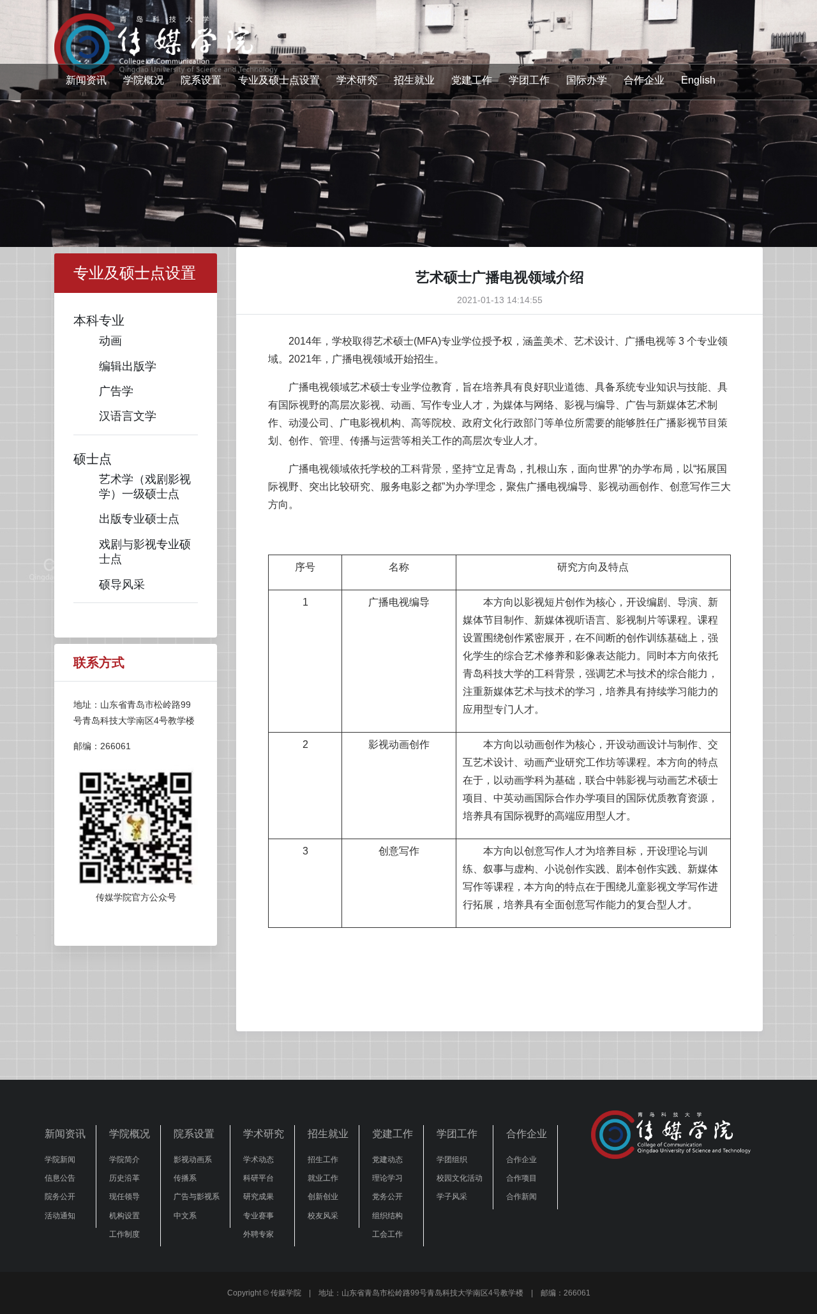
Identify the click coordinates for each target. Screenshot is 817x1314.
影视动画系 (193, 1159)
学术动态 (258, 1159)
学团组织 (452, 1159)
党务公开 (387, 1196)
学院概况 (143, 80)
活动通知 (60, 1215)
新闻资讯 (86, 80)
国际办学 (586, 80)
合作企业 (644, 80)
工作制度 (124, 1234)
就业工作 (323, 1178)
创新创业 (323, 1196)
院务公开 (60, 1196)
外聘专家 (258, 1234)
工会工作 (387, 1234)
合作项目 (521, 1178)
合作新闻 (521, 1196)
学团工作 (529, 80)
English (698, 80)
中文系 (185, 1215)
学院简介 (124, 1159)
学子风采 (452, 1196)
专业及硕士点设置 (279, 80)
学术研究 (356, 80)
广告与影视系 (197, 1196)
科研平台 (258, 1178)
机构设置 (124, 1215)
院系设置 (201, 80)
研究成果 (258, 1196)
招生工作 (323, 1159)
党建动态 (387, 1159)
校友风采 (323, 1215)
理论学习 (387, 1178)
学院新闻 (60, 1159)
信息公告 (60, 1178)
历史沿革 (124, 1178)
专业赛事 (258, 1215)
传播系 (185, 1178)
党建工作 (471, 80)
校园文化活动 (460, 1178)
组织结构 (387, 1215)
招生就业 (414, 80)
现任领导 (124, 1196)
